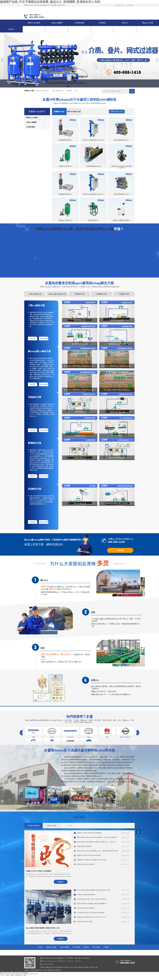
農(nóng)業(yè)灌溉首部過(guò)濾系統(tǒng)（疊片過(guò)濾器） (118, 366)
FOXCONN (70, 737)
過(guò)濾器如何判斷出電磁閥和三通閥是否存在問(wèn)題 (42, 928)
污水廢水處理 (79, 23)
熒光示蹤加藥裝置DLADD (121, 140)
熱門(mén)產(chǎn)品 (74, 111)
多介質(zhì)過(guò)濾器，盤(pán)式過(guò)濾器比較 (91, 899)
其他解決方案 (124, 294)
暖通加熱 (69, 90)
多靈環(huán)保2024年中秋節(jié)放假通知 (89, 855)
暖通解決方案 (102, 294)
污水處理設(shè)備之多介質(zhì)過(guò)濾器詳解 (90, 912)
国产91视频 (23, 975)
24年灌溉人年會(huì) (36, 805)
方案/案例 (102, 23)
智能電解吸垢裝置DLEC (65, 140)
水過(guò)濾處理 (56, 23)
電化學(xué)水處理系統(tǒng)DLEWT (93, 140)
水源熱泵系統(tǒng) (80, 457)
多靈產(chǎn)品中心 (37, 111)
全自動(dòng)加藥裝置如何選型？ (86, 894)
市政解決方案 (79, 294)
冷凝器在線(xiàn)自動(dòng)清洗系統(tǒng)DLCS (121, 167)
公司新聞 (105, 947)
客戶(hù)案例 (96, 947)
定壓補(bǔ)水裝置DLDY (65, 166)
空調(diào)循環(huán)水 (42, 90)
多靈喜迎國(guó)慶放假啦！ (85, 846)
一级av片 (2, 975)
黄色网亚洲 (18, 975)
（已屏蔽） (12, 975)
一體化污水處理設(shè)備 (49, 970)
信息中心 (125, 23)
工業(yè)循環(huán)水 (58, 90)
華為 (107, 737)
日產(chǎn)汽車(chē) (125, 737)
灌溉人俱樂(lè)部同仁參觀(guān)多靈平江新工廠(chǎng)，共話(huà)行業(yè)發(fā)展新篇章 (97, 842)
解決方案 (86, 947)
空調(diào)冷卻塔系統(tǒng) (117, 457)
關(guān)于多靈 (147, 23)
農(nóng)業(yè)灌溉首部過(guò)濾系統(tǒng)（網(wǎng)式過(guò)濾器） (80, 390)
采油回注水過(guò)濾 (117, 320)
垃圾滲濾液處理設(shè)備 (93, 166)
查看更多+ (70, 825)
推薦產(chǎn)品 (59, 111)
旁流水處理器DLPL (93, 220)
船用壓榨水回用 (80, 435)
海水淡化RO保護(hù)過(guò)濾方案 (117, 503)
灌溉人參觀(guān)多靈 (58, 805)
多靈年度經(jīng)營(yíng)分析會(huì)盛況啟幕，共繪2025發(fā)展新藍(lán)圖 (97, 837)
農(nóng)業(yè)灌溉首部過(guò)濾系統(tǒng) (117, 390)
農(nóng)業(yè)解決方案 (57, 294)
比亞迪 (52, 737)
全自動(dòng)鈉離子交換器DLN (121, 220)
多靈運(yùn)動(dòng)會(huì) (104, 805)
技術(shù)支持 (51, 825)
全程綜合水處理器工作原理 (84, 921)
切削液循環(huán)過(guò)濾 (117, 344)
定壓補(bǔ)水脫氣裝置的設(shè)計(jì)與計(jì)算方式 (91, 917)
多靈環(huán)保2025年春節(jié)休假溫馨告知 (39, 871)
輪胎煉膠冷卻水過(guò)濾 (80, 344)
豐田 (88, 737)
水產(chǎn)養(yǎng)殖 (79, 503)
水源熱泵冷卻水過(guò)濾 (117, 412)
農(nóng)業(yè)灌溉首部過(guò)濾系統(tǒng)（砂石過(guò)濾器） (80, 366)
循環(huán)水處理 (34, 23)
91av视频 (7, 975)
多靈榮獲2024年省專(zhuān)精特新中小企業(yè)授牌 (91, 860)
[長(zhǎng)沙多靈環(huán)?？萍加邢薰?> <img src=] (11, 23)
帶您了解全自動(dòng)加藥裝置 (86, 908)
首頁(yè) (11, 29)
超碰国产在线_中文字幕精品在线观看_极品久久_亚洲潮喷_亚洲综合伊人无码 (50, 1)
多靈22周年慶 (81, 805)
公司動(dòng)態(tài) (34, 825)
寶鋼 (33, 737)
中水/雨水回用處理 (117, 435)
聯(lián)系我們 (130, 5)
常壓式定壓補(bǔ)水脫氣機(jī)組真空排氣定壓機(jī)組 (92, 903)
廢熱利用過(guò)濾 (79, 320)
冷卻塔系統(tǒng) (80, 412)
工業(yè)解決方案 (35, 294)
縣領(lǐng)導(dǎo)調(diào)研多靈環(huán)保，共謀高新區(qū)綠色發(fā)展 (97, 851)
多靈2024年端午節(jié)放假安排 (86, 864)
